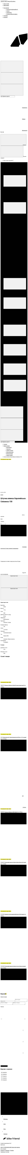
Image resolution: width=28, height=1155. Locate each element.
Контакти (5, 17)
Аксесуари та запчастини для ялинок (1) (17, 264)
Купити (2, 535)
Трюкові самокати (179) (14, 227)
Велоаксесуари (9, 256)
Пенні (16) (11, 245)
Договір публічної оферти (11, 14)
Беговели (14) (12, 222)
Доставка (5, 15)
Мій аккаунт (24, 130)
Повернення (9, 12)
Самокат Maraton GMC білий (11, 812)
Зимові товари (9, 261)
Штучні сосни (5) (15, 274)
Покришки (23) (15, 255)
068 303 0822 (6, 5)
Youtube (12, 1150)
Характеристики (14, 575)
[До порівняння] (11, 482)
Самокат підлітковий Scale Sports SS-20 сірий (14, 914)
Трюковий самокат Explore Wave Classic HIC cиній (15, 862)
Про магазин (6, 7)
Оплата (7, 11)
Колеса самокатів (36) (16, 236)
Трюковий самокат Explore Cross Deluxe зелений (15, 966)
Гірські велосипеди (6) (14, 220)
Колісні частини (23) (13, 252)
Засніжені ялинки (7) (16, 270)
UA (3, 132)
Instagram (7, 1150)
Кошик (24, 144)
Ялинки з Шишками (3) (17, 275)
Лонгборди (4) (12, 247)
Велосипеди (8, 216)
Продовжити (4, 1066)
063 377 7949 (4, 1)
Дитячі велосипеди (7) (14, 219)
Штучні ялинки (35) (13, 266)
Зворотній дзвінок (11, 1)
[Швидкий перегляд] (11, 709)
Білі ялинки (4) (15, 269)
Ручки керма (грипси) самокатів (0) (19, 239)
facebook (3, 1150)
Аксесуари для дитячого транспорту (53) (17, 231)
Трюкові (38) (12, 244)
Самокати (8, 223)
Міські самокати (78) (13, 228)
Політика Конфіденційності (12, 9)
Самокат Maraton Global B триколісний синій (14, 685)
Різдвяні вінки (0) (15, 272)
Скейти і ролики (9, 241)
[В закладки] (11, 470)
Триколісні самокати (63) (14, 230)
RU (1, 132)
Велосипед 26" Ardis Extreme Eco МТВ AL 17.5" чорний (14, 737)
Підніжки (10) (12, 259)
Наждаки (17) (15, 238)
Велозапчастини (9, 249)
